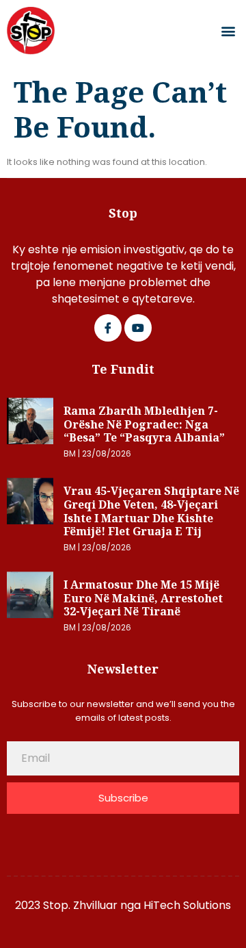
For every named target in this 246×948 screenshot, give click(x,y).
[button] (228, 31)
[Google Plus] (138, 328)
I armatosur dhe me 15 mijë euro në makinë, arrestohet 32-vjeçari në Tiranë (143, 598)
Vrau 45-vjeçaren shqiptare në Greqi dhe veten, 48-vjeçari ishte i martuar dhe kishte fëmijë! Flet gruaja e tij (151, 511)
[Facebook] (108, 328)
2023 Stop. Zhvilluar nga (79, 905)
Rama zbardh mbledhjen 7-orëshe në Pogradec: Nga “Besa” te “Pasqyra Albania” (144, 424)
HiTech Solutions (187, 905)
